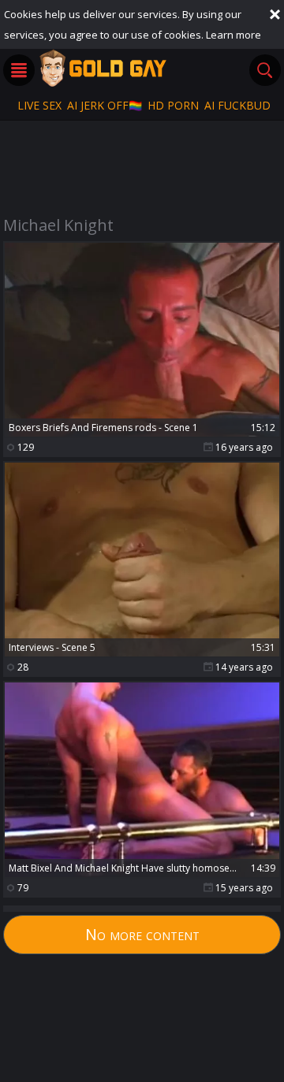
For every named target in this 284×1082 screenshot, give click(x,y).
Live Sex (39, 105)
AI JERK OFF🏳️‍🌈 (104, 105)
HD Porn (173, 105)
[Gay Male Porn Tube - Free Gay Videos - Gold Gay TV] (102, 68)
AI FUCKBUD (237, 105)
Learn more (233, 35)
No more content (142, 934)
